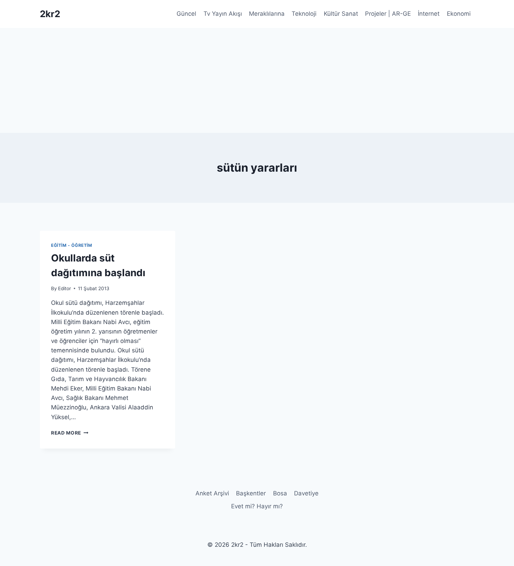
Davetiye (306, 493)
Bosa (280, 493)
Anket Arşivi (212, 493)
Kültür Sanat (341, 13)
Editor (64, 288)
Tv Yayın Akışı (223, 13)
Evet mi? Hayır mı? (257, 506)
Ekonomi (459, 13)
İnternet (429, 13)
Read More (69, 433)
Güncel (186, 13)
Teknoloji (304, 13)
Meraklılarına (267, 13)
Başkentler (251, 493)
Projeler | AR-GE (388, 13)
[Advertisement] (257, 80)
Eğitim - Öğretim (71, 245)
